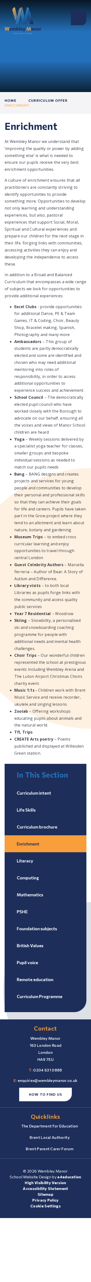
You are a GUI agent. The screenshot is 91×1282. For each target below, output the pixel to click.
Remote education (35, 979)
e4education (69, 1176)
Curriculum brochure (37, 826)
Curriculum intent (34, 793)
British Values (30, 945)
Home (10, 100)
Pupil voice (27, 962)
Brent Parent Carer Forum (50, 1148)
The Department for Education (49, 1126)
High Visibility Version (45, 1182)
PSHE (22, 911)
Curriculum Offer (47, 100)
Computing (28, 877)
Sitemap (45, 1194)
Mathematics (30, 894)
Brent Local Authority (50, 1137)
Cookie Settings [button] (45, 1206)
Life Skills (26, 810)
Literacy (25, 860)
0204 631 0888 (47, 1070)
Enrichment (17, 105)
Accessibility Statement (45, 1188)
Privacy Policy (45, 1200)
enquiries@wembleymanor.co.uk (48, 1080)
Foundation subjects (37, 928)
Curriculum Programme (39, 996)
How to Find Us (45, 1094)
